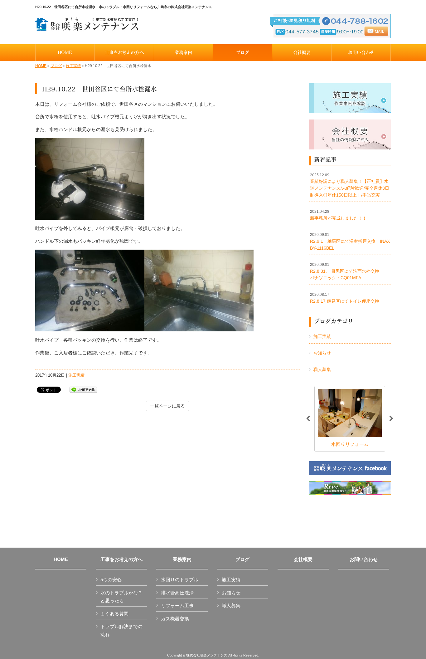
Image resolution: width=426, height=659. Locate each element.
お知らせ (322, 352)
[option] (350, 419)
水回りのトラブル (179, 579)
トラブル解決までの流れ (121, 630)
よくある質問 (114, 613)
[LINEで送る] (83, 389)
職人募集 (322, 369)
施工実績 (73, 66)
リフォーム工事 (177, 605)
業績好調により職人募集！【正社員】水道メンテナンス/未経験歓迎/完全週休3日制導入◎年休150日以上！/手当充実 (349, 185)
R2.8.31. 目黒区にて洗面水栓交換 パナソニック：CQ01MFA (349, 271)
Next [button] (391, 419)
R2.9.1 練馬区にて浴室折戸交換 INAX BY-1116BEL (350, 241)
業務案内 (182, 559)
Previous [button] (308, 419)
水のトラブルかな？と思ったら (121, 596)
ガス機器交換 (175, 618)
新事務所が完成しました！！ (338, 215)
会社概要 (303, 559)
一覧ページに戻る (167, 405)
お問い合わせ (364, 559)
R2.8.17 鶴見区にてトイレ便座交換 (344, 298)
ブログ (56, 66)
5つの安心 (111, 579)
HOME (40, 66)
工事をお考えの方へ (121, 559)
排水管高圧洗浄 (177, 592)
